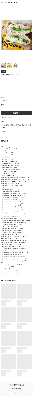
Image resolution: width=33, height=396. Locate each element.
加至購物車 (16, 113)
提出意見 (16, 392)
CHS (3, 131)
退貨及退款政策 (17, 389)
